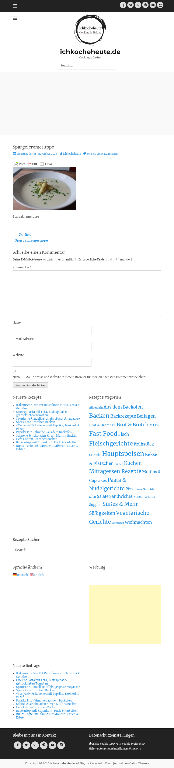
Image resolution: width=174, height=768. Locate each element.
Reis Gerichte (145, 489)
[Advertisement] (87, 103)
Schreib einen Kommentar (103, 154)
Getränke (95, 455)
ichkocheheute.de (90, 52)
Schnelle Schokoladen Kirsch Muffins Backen (46, 435)
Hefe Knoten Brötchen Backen (36, 439)
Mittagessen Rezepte (115, 471)
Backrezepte (123, 416)
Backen (99, 415)
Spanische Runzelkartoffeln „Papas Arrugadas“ (48, 418)
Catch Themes (139, 763)
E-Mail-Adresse (23, 339)
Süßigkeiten (102, 513)
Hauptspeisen (123, 454)
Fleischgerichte (111, 443)
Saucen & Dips (144, 497)
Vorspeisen (118, 523)
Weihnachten (138, 522)
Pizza (130, 489)
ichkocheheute (72, 154)
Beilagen (146, 416)
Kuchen (119, 464)
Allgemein (96, 407)
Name (17, 322)
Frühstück (144, 444)
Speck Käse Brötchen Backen (35, 422)
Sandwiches (121, 496)
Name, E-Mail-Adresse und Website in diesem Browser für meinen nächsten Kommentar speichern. (80, 377)
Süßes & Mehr (120, 504)
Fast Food (103, 433)
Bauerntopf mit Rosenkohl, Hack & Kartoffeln (47, 442)
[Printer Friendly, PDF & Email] (33, 164)
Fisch (123, 434)
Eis (157, 425)
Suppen (95, 504)
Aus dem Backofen (123, 407)
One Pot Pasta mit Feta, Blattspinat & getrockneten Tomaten (41, 413)
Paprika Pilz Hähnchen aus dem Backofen (44, 432)
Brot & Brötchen (102, 425)
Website (18, 355)
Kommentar (22, 267)
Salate (102, 496)
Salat (92, 497)
